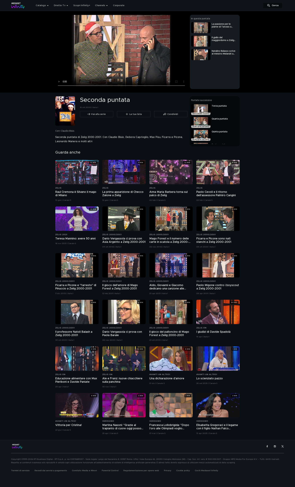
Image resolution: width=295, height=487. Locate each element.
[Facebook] (267, 446)
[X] (282, 446)
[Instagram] (274, 446)
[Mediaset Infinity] (18, 5)
